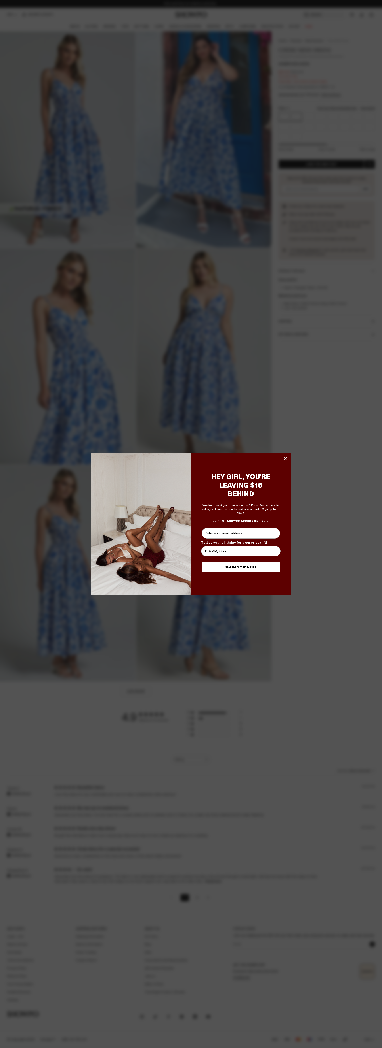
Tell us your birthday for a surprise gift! (234, 542)
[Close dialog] (285, 458)
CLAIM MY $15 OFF (240, 567)
